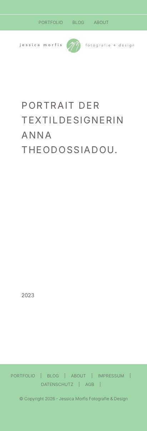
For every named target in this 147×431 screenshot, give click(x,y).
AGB (89, 384)
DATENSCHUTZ (57, 384)
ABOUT (78, 375)
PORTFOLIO (23, 375)
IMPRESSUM (111, 375)
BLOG (53, 375)
